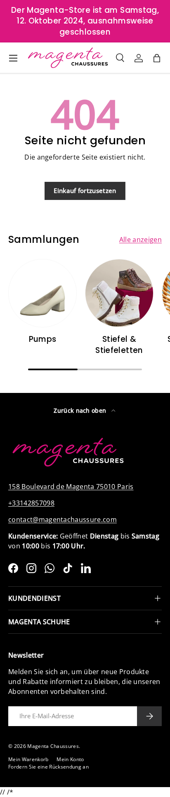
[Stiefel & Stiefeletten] (119, 293)
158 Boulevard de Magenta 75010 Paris (71, 486)
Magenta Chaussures (53, 746)
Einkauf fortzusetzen (85, 190)
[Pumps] (42, 293)
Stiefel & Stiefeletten (119, 344)
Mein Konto (70, 759)
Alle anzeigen (140, 239)
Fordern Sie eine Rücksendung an (48, 766)
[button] (157, 58)
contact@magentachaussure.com (62, 519)
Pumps (43, 339)
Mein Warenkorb (28, 759)
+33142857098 (31, 503)
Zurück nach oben (81, 410)
